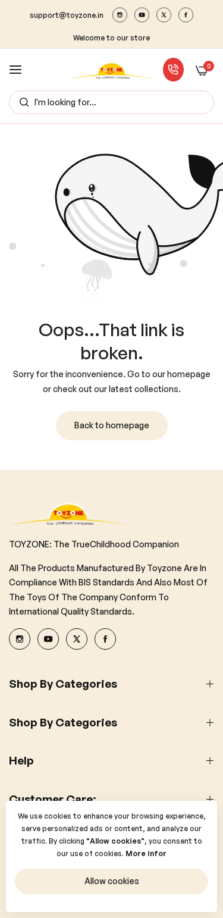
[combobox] (111, 102)
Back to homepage (111, 425)
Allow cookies (111, 881)
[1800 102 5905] (173, 70)
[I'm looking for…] (21, 102)
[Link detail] (119, 15)
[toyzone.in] (111, 69)
